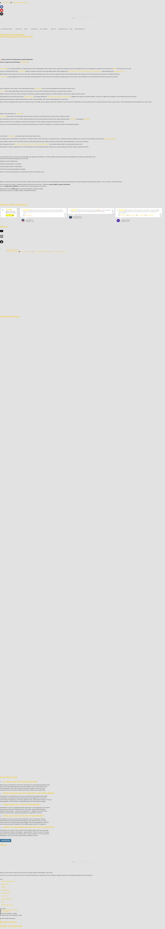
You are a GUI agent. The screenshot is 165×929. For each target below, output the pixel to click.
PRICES (26, 29)
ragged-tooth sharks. (119, 71)
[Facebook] (1, 6)
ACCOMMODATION (62, 29)
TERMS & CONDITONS (11, 926)
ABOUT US (53, 29)
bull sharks (57, 96)
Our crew (2, 91)
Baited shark (3, 116)
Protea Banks (24, 62)
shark (114, 68)
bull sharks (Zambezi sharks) (82, 71)
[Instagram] (1, 13)
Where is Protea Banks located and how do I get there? (28, 827)
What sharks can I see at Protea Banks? (21, 804)
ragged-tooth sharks (44, 144)
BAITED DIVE (19, 29)
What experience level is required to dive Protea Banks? (29, 793)
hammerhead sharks (65, 96)
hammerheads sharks (95, 71)
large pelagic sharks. (110, 138)
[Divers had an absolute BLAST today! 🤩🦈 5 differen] (61, 273)
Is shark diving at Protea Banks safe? (20, 782)
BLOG (71, 29)
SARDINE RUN (34, 29)
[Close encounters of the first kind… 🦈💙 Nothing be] (20, 276)
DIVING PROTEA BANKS (6, 29)
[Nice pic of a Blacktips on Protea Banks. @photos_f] (61, 256)
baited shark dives (28, 96)
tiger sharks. (87, 119)
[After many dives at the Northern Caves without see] (20, 259)
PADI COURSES (44, 29)
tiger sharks (71, 71)
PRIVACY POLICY (8, 922)
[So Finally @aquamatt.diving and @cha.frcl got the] (103, 273)
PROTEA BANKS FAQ (80, 29)
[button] (82, 782)
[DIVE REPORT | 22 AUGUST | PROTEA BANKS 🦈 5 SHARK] (103, 262)
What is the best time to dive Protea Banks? (23, 816)
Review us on (9, 215)
